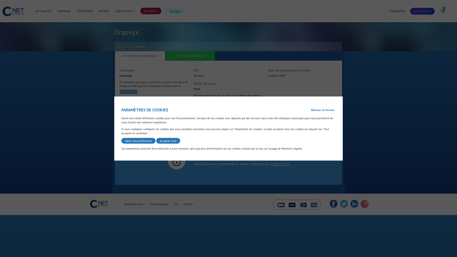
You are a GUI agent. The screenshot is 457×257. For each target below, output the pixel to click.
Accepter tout (168, 141)
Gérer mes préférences (138, 141)
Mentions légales (292, 148)
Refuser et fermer (323, 110)
